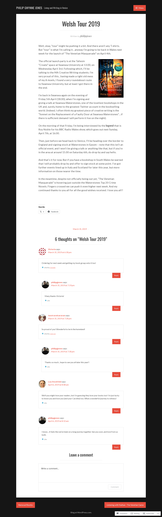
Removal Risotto (25, 505)
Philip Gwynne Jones (29, 7)
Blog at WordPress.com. (81, 512)
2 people (52, 268)
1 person (53, 334)
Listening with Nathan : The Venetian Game (125, 505)
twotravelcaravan (56, 315)
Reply (116, 275)
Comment (115, 487)
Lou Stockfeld (54, 381)
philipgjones (86, 36)
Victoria (52, 249)
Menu (141, 8)
